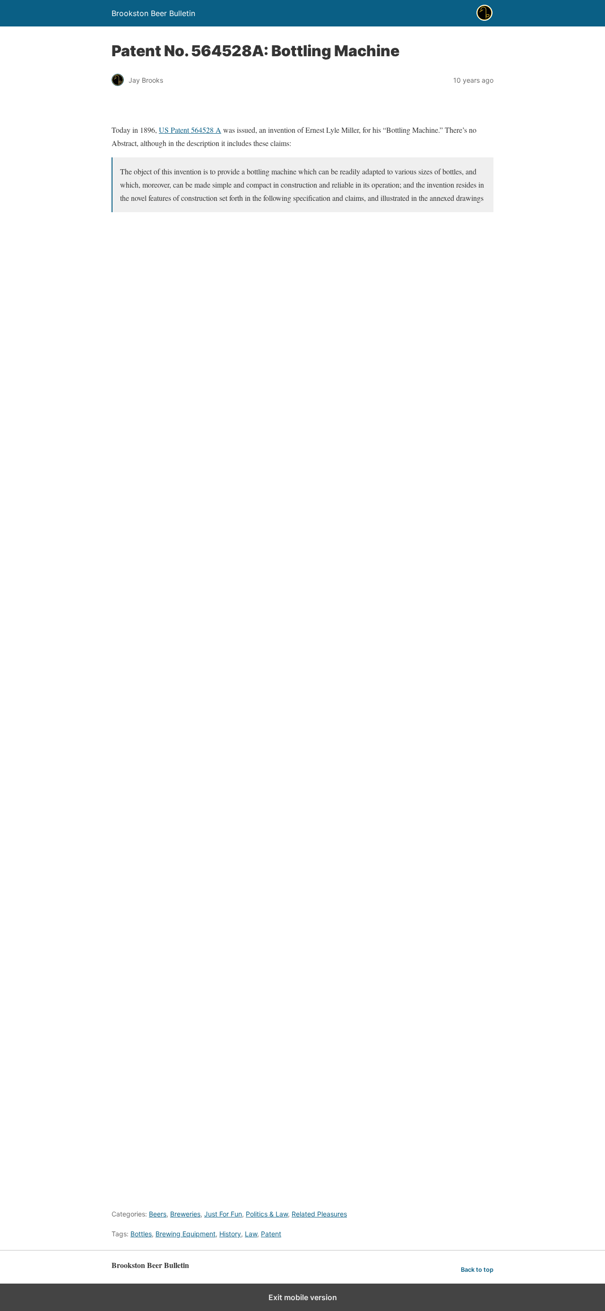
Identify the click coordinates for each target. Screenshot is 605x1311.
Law (251, 1234)
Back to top (477, 1269)
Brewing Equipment (186, 1234)
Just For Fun (223, 1214)
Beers (157, 1214)
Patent (271, 1234)
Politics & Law (267, 1214)
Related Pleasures (319, 1214)
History (230, 1234)
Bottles (141, 1234)
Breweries (185, 1214)
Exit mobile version (302, 1297)
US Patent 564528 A (190, 130)
